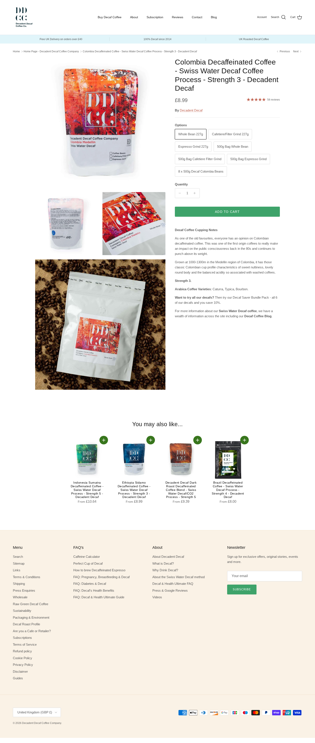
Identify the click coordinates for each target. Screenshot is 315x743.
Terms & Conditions (26, 577)
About (134, 17)
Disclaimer (20, 671)
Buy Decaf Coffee (110, 17)
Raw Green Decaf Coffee (30, 604)
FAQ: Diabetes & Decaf (89, 583)
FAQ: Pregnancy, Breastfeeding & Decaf (101, 577)
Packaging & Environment (31, 617)
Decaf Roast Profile (26, 624)
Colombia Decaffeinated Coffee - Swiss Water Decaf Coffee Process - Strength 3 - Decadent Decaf (140, 51)
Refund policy (22, 651)
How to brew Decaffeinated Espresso (99, 570)
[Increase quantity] (196, 193)
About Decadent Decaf (168, 556)
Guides (18, 678)
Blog (214, 17)
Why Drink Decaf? (165, 570)
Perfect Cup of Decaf (88, 563)
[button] (103, 440)
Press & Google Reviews (170, 590)
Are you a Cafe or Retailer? (32, 631)
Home (16, 51)
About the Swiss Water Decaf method (178, 577)
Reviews (177, 17)
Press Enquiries (24, 590)
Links (16, 570)
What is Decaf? (163, 563)
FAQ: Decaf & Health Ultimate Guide (98, 597)
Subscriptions (22, 637)
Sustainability (22, 610)
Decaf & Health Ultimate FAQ (172, 583)
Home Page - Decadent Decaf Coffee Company (51, 51)
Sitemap (18, 563)
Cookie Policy (22, 658)
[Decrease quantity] (179, 193)
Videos (157, 597)
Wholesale (20, 597)
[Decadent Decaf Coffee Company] (23, 17)
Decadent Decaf (191, 110)
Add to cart (227, 212)
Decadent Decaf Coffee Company (41, 723)
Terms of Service (25, 644)
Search (18, 556)
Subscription (155, 17)
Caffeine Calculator (86, 556)
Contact (197, 17)
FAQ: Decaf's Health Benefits (93, 590)
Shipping (19, 583)
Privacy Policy (23, 664)
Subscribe (242, 589)
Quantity (181, 184)
